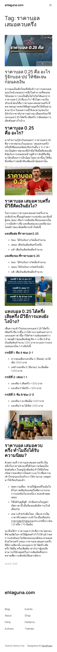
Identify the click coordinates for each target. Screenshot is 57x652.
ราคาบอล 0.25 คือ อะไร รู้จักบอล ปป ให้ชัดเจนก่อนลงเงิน (27, 76)
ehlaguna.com (14, 5)
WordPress (47, 645)
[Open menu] (50, 5)
